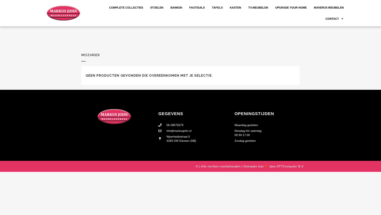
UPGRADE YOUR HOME (291, 7)
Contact (332, 18)
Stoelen (156, 7)
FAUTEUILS (197, 7)
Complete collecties (126, 7)
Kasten (235, 7)
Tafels (217, 7)
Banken (176, 7)
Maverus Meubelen (329, 7)
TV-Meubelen (258, 7)
